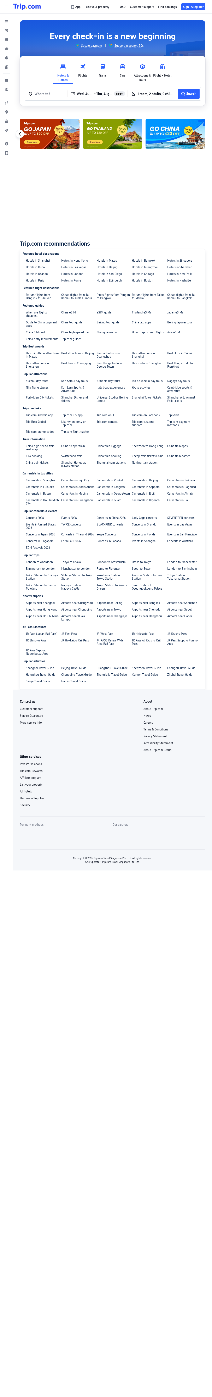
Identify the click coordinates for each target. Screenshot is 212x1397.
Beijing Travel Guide (74, 668)
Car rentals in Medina (74, 493)
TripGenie (173, 415)
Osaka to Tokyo (141, 562)
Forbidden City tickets (40, 397)
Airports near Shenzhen (182, 603)
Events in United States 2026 (41, 526)
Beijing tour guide (108, 322)
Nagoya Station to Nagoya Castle (72, 587)
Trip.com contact (107, 421)
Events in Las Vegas (179, 524)
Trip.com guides (71, 339)
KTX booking (34, 456)
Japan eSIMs (175, 312)
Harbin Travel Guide (73, 681)
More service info (31, 722)
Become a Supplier (32, 798)
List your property (31, 784)
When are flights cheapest (36, 314)
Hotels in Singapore (179, 260)
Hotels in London (72, 273)
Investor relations (31, 764)
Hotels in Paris (35, 280)
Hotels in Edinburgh (109, 280)
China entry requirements (42, 339)
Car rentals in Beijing (145, 480)
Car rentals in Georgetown (113, 493)
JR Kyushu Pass (177, 633)
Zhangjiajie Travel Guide (112, 674)
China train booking (109, 456)
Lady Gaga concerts (144, 517)
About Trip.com (153, 709)
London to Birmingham (182, 568)
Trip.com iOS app (72, 415)
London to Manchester (181, 562)
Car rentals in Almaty (180, 493)
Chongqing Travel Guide (76, 674)
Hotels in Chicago (143, 273)
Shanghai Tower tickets (146, 397)
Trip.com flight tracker (75, 431)
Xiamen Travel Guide (145, 674)
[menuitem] (6, 21)
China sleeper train (73, 446)
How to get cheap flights (148, 332)
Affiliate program (30, 777)
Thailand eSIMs (141, 312)
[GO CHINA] (175, 134)
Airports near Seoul (179, 609)
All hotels (26, 791)
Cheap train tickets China (147, 456)
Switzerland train (71, 456)
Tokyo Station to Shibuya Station (42, 577)
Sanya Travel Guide (38, 681)
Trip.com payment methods (178, 423)
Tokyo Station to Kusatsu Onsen (112, 587)
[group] (88, 46)
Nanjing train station (145, 462)
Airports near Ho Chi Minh (42, 616)
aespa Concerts (106, 534)
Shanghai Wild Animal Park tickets (181, 399)
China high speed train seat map (40, 447)
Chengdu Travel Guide (181, 668)
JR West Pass (105, 633)
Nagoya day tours (178, 381)
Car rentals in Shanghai (40, 480)
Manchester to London (75, 568)
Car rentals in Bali (178, 500)
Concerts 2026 (35, 517)
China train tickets (37, 462)
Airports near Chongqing (76, 609)
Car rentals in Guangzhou (77, 500)
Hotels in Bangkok (143, 260)
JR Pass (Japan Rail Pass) (42, 633)
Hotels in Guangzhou (145, 267)
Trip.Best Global (36, 421)
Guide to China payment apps (41, 324)
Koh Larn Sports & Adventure (72, 389)
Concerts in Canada (109, 541)
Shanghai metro (107, 332)
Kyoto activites (141, 387)
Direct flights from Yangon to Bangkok (113, 296)
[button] (6, 7)
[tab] (63, 71)
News (147, 715)
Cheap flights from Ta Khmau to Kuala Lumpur (76, 296)
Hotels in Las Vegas (73, 267)
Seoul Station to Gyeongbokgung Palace (147, 587)
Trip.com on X (105, 415)
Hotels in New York (179, 273)
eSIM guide (104, 312)
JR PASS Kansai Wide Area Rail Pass (110, 642)
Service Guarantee (31, 715)
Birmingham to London (40, 568)
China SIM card (35, 332)
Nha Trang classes (37, 387)
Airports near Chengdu (146, 609)
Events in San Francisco (182, 534)
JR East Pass (69, 633)
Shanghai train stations (111, 462)
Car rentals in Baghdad (181, 487)
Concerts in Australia (180, 541)
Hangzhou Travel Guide (40, 674)
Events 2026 (69, 517)
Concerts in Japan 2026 (40, 534)
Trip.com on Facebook (146, 415)
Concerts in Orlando (144, 524)
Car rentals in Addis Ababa (77, 487)
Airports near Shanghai (40, 603)
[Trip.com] (27, 7)
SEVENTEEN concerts (180, 517)
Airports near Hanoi (179, 616)
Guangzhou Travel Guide (112, 668)
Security (25, 805)
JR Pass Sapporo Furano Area (182, 642)
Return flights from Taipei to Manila (148, 296)
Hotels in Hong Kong (74, 260)
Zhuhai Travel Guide (180, 674)
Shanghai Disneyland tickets (74, 399)
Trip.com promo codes (40, 431)
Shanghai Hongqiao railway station (73, 464)
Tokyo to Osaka (71, 562)
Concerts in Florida (143, 534)
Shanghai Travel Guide (40, 668)
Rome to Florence (108, 568)
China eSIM (68, 312)
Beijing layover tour (179, 322)
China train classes (178, 456)
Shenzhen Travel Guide (146, 668)
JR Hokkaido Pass (143, 633)
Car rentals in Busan (38, 493)
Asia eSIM (173, 332)
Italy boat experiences (111, 387)
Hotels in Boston (142, 280)
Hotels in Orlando (37, 273)
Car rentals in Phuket (110, 480)
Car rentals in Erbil (143, 493)
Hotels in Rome (71, 280)
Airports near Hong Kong (41, 609)
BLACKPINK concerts (110, 524)
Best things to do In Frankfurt (180, 365)
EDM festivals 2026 (38, 547)
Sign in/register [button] (193, 7)
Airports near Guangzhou (77, 603)
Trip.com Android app (39, 415)
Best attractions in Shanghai (143, 355)
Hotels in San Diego (109, 273)
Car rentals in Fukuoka (40, 487)
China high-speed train (75, 332)
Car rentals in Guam (109, 500)
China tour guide (71, 322)
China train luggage (109, 446)
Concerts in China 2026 (111, 517)
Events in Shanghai (144, 541)
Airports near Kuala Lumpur (73, 617)
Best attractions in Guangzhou (108, 355)
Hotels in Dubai (35, 267)
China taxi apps (141, 322)
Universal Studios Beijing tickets (112, 399)
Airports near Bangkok (146, 603)
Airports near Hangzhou (147, 616)
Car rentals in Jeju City (75, 480)
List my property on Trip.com (73, 423)
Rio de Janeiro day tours (147, 381)
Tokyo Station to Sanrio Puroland (41, 587)
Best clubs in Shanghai (146, 363)
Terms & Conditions (155, 729)
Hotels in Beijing (107, 267)
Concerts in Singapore (40, 541)
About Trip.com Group (157, 750)
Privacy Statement (155, 736)
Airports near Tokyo (109, 609)
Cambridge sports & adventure (179, 389)
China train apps (177, 446)
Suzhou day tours (37, 381)
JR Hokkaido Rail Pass (75, 640)
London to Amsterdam (111, 562)
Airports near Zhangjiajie (112, 616)
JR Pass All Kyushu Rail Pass (146, 642)
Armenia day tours (108, 381)
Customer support (31, 709)
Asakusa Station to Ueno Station (147, 577)
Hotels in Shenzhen (179, 267)
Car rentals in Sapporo (146, 487)
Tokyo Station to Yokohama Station (178, 577)
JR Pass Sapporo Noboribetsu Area (37, 652)
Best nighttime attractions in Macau (42, 355)
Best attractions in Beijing (77, 353)
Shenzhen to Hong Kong (148, 446)
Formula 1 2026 (71, 541)
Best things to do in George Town (109, 365)
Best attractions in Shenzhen (37, 365)
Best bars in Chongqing (76, 363)
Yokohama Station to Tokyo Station (110, 577)
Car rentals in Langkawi (111, 487)
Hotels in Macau (107, 260)
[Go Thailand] (112, 134)
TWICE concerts (71, 524)
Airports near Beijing (109, 603)
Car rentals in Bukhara (181, 480)
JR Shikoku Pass (36, 640)
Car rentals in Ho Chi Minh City (42, 502)
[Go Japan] (50, 134)
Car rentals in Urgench (146, 500)
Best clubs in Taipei (179, 353)
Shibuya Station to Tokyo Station (77, 577)
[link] (76, 6)
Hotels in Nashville (179, 280)
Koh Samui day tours (74, 381)
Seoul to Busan (141, 568)
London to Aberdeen (39, 562)
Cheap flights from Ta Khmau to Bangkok (181, 296)
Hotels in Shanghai (38, 260)
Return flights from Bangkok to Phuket (38, 296)
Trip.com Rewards (31, 771)
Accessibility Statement (158, 743)
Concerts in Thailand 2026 (77, 534)
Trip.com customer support (143, 423)
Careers (148, 722)
